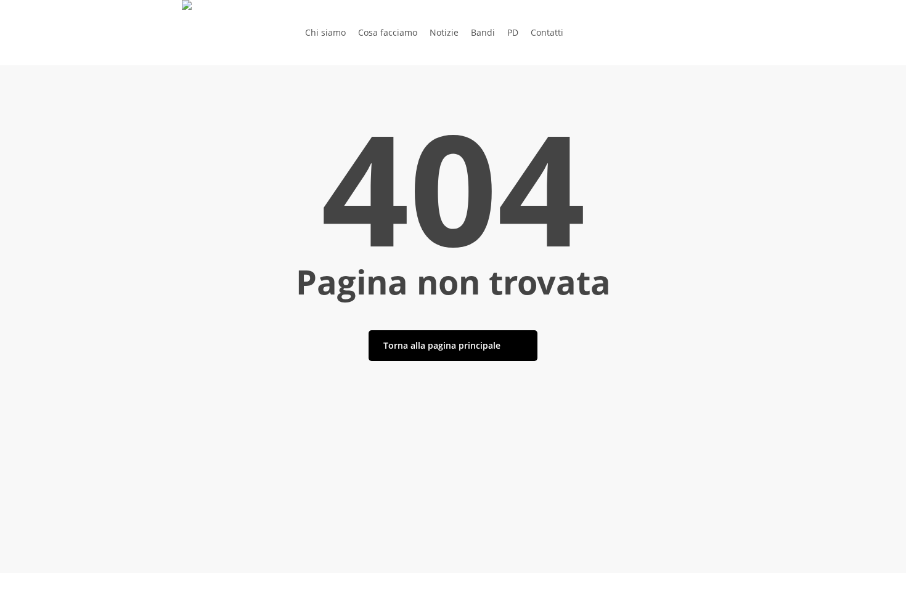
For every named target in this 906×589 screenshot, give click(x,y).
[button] (453, 581)
